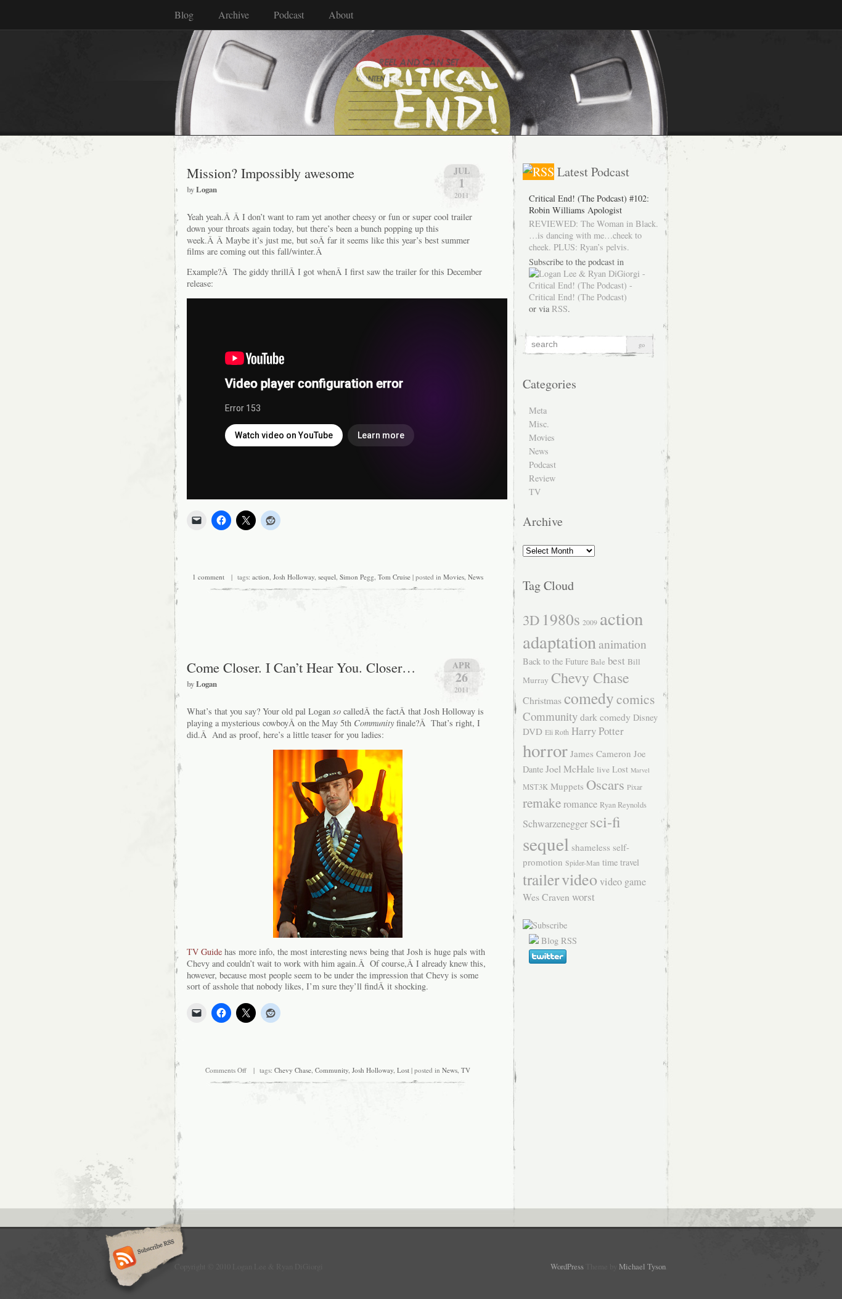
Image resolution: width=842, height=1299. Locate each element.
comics (635, 699)
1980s (561, 619)
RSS (560, 308)
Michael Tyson (642, 1266)
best (616, 661)
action (260, 576)
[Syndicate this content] (538, 171)
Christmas (542, 700)
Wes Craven (546, 896)
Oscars (605, 784)
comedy (589, 697)
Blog (184, 14)
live (603, 769)
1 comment (208, 576)
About (341, 14)
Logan (206, 189)
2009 (589, 622)
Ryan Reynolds (623, 805)
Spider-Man (582, 862)
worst (583, 897)
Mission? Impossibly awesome (270, 172)
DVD (532, 731)
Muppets (567, 786)
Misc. (539, 424)
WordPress (567, 1266)
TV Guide (204, 951)
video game (623, 881)
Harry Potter (597, 731)
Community (331, 1070)
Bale (598, 662)
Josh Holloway (293, 576)
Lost (403, 1070)
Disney (645, 717)
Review (542, 478)
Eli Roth (557, 732)
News (475, 576)
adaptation (559, 642)
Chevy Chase (292, 1070)
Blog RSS (559, 940)
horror (545, 750)
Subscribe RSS (143, 1259)
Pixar (634, 787)
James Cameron (600, 753)
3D (531, 619)
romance (580, 804)
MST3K (535, 787)
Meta (538, 410)
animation (623, 644)
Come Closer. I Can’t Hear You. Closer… (301, 667)
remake (542, 802)
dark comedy (605, 716)
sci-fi (605, 821)
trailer (541, 879)
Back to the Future (555, 661)
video (579, 879)
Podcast (289, 14)
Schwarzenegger (555, 823)
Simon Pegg (357, 576)
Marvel (640, 770)
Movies (453, 576)
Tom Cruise (394, 576)
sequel (327, 576)
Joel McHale (570, 768)
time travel (620, 862)
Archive (233, 14)
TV (465, 1070)
